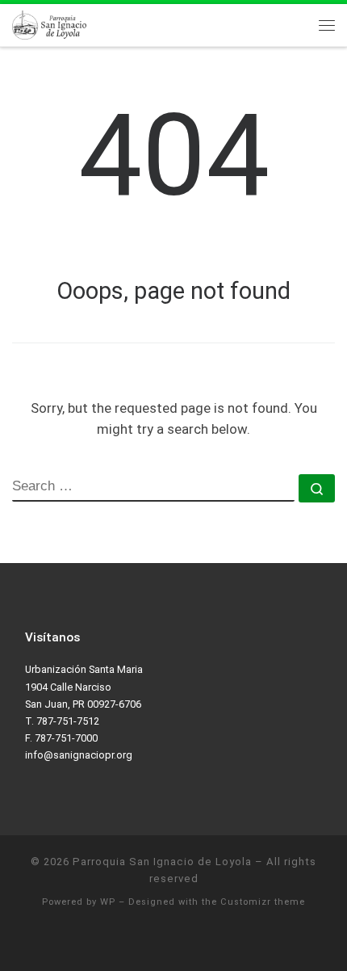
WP (107, 902)
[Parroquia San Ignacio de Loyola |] (49, 24)
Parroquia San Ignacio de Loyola (162, 861)
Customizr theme (262, 902)
